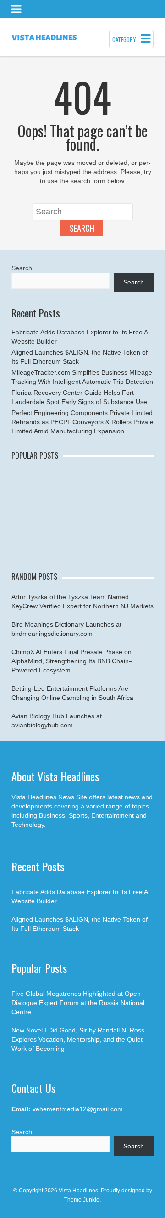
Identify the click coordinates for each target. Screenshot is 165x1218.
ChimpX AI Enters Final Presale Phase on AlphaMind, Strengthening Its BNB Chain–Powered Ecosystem (71, 661)
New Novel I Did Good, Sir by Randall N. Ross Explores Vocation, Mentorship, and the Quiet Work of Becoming (77, 1039)
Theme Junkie (81, 1199)
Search (82, 228)
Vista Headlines (78, 1190)
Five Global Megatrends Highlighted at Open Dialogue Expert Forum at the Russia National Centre (77, 1003)
